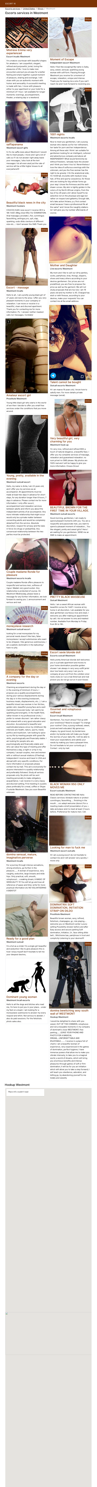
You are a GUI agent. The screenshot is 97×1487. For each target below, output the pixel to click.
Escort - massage (17, 287)
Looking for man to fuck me (67, 847)
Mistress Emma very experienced (19, 51)
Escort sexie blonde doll (65, 652)
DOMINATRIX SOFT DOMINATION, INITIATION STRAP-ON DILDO (66, 907)
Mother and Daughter (63, 265)
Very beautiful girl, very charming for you (64, 440)
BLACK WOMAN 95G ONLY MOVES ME (67, 786)
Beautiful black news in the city (26, 202)
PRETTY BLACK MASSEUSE (67, 596)
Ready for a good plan (20, 938)
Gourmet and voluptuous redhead (65, 711)
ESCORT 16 (10, 3)
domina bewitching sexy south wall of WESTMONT (69, 1012)
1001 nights (57, 134)
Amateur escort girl (18, 395)
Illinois (40, 8)
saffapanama (14, 144)
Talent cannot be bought (65, 382)
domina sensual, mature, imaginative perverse (21, 856)
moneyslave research (19, 626)
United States (29, 8)
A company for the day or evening (22, 678)
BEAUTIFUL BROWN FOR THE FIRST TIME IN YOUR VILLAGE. (69, 509)
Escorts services (12, 8)
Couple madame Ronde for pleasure (23, 573)
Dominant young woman (21, 996)
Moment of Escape (62, 59)
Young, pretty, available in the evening (25, 477)
